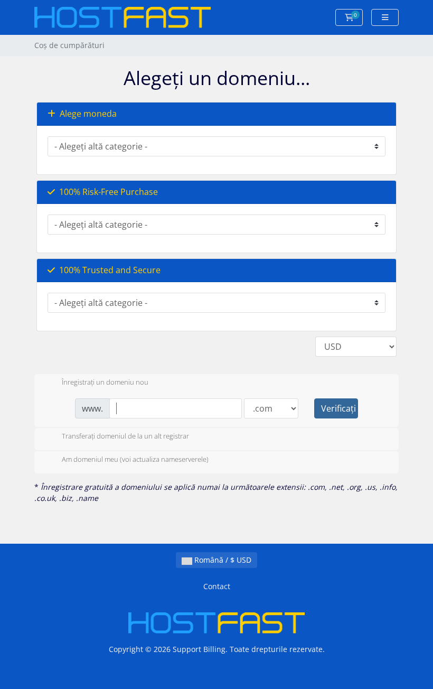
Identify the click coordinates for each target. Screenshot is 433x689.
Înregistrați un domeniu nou (105, 382)
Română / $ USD (221, 560)
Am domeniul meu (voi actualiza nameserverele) (135, 459)
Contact (216, 586)
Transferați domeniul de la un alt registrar (125, 436)
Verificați (338, 408)
